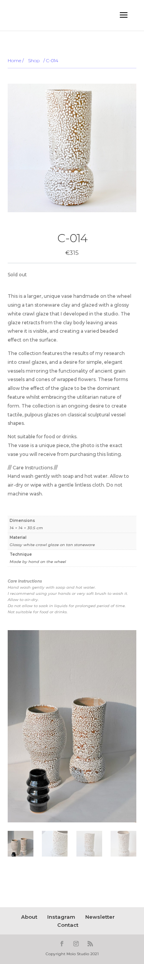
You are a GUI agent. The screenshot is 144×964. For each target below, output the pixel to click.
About (29, 917)
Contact (67, 925)
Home (14, 60)
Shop (34, 60)
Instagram (61, 917)
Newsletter (100, 917)
